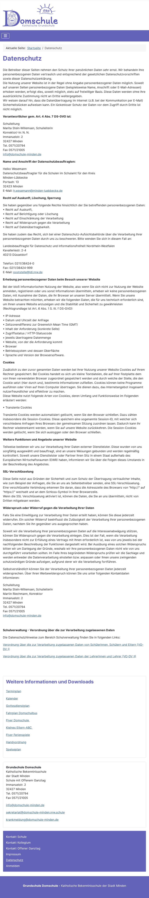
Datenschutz (14, 860)
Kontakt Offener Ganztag (23, 848)
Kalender (12, 698)
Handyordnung (16, 742)
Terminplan (13, 691)
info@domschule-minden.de (22, 154)
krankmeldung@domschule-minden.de (32, 819)
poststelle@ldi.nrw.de (28, 272)
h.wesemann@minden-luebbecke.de (38, 190)
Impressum (13, 854)
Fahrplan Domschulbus (21, 713)
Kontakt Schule (16, 837)
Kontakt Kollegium (18, 842)
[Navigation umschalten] (5, 36)
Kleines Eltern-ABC (19, 727)
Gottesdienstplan (17, 706)
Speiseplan (13, 749)
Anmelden (13, 866)
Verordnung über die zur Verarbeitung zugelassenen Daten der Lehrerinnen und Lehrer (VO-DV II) (69, 656)
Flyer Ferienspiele (18, 735)
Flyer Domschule (18, 720)
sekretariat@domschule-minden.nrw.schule (35, 812)
